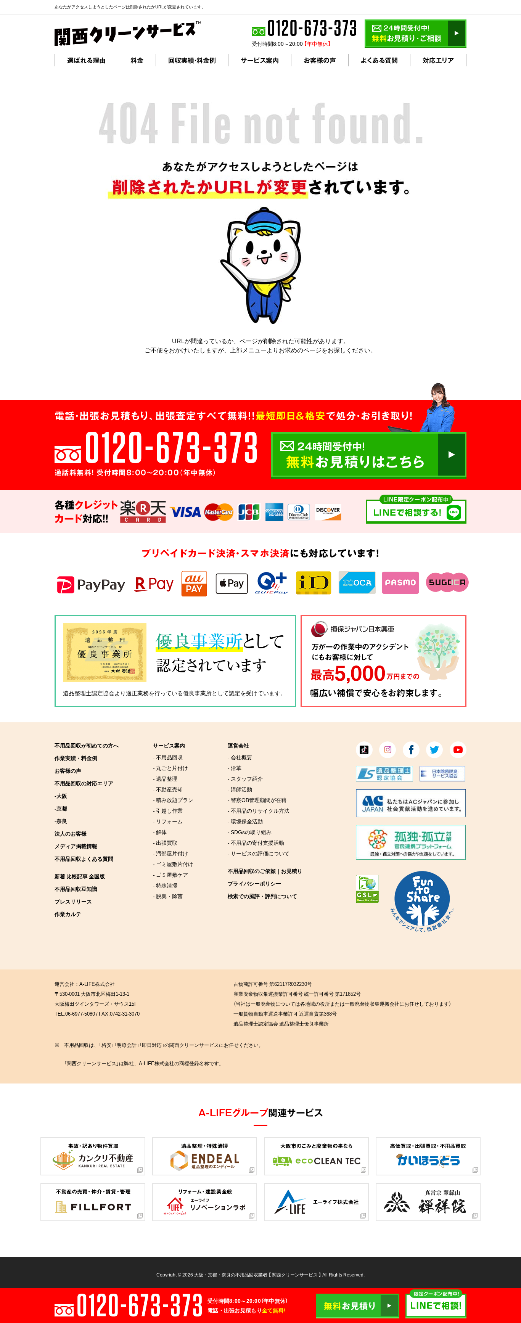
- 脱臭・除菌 (168, 896)
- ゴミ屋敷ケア (170, 874)
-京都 (61, 808)
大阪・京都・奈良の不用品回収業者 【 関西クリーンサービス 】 (257, 1274)
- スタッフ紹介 (245, 778)
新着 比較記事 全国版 (80, 876)
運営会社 (238, 745)
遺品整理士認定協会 (88, 693)
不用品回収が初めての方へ (87, 745)
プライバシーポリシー (254, 883)
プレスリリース (73, 901)
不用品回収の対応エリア (84, 783)
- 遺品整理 (165, 778)
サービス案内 (260, 60)
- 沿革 (234, 768)
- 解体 (160, 832)
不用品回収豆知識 (76, 888)
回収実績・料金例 (192, 60)
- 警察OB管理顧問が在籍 (257, 800)
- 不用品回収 (168, 757)
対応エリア (438, 60)
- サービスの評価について (258, 853)
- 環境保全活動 (245, 821)
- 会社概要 (240, 757)
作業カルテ (68, 914)
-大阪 (61, 795)
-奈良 (61, 821)
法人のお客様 (71, 833)
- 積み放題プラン (173, 800)
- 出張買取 (165, 842)
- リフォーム (168, 821)
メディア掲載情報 (76, 846)
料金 (136, 60)
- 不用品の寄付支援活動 (256, 842)
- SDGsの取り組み (250, 832)
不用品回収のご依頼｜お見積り (265, 870)
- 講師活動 (240, 789)
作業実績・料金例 (76, 758)
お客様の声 (320, 60)
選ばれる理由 (86, 60)
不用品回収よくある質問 (84, 858)
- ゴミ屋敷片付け (173, 864)
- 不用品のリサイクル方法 (258, 810)
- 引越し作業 (168, 810)
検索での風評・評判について (262, 896)
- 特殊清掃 (165, 885)
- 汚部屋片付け (170, 853)
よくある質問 (379, 60)
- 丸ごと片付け (170, 768)
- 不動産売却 (168, 789)
